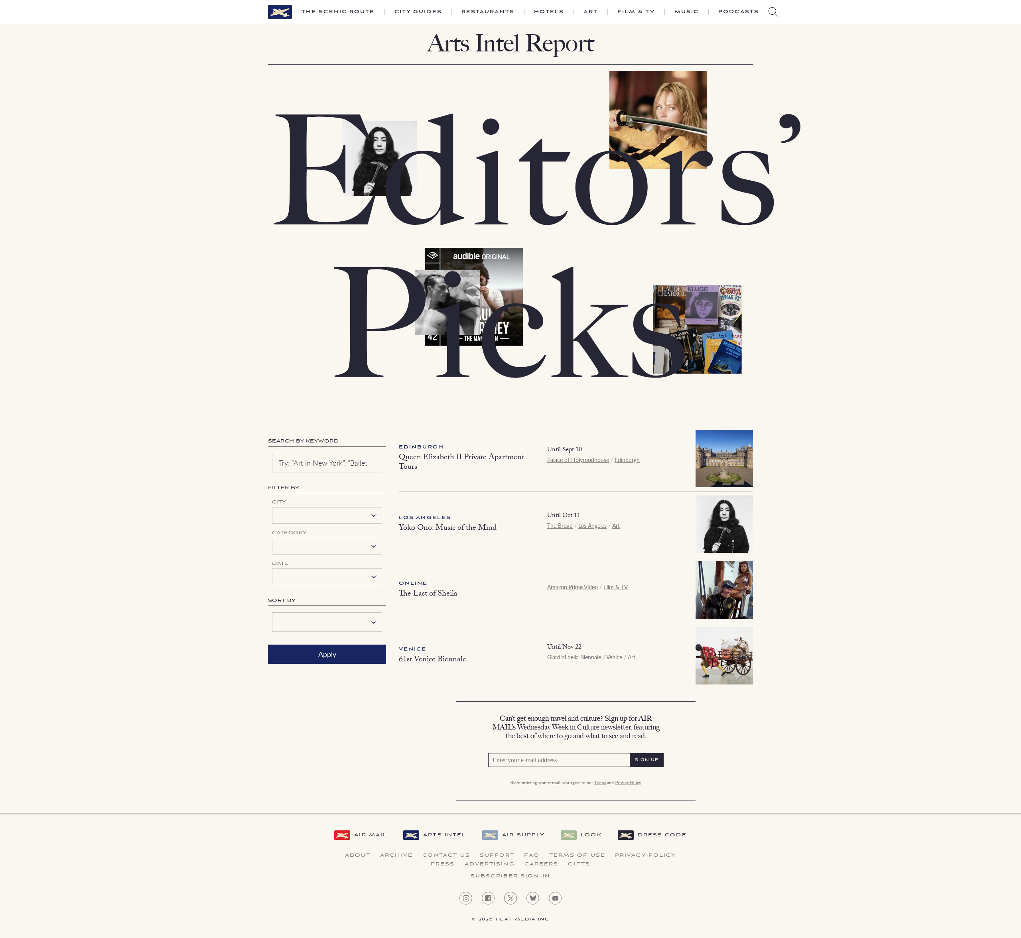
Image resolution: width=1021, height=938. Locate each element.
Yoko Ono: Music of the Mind (448, 528)
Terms (600, 783)
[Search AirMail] (773, 12)
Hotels (549, 12)
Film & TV (636, 12)
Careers (541, 864)
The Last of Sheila (428, 594)
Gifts (579, 864)
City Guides (418, 12)
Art (590, 12)
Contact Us (446, 855)
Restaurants (487, 12)
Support (497, 855)
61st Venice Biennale (432, 660)
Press (443, 864)
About (358, 855)
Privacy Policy (628, 783)
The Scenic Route (338, 12)
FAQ (531, 855)
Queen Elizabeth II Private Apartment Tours (461, 462)
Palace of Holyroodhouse (578, 460)
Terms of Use (577, 855)
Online (413, 583)
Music (686, 12)
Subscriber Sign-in (510, 876)
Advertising (490, 864)
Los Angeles (425, 518)
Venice (413, 649)
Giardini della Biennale (574, 657)
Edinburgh (421, 447)
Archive (396, 855)
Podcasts (738, 12)
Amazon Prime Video (572, 587)
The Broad (560, 525)
